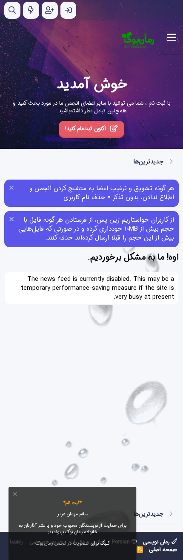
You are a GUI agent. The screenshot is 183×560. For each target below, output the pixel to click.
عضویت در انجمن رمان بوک (61, 543)
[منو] (171, 37)
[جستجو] (12, 10)
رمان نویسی (157, 541)
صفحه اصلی (163, 549)
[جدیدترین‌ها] (31, 10)
